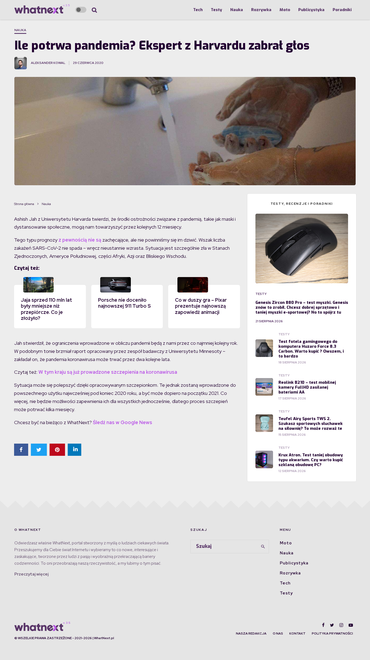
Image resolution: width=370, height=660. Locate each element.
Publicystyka (311, 9)
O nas (278, 633)
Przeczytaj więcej (31, 574)
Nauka (236, 9)
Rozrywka (261, 9)
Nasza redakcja (251, 633)
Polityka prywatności (332, 633)
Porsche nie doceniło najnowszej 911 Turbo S (124, 303)
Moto (285, 9)
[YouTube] (351, 625)
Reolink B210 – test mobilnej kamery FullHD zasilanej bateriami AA (307, 387)
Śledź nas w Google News (122, 422)
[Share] (21, 450)
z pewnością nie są (80, 240)
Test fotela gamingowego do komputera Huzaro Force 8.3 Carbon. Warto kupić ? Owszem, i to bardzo (311, 349)
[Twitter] (332, 625)
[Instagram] (341, 625)
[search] (263, 546)
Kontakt (297, 633)
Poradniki (342, 9)
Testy (216, 9)
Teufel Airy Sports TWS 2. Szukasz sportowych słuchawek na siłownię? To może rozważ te (310, 423)
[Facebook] (323, 625)
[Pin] (57, 450)
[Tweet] (39, 450)
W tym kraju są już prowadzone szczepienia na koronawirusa (107, 372)
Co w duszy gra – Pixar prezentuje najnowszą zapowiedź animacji (201, 306)
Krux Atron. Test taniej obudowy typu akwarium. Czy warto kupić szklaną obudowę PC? (310, 460)
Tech (198, 9)
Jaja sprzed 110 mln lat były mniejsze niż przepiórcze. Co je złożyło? (46, 309)
